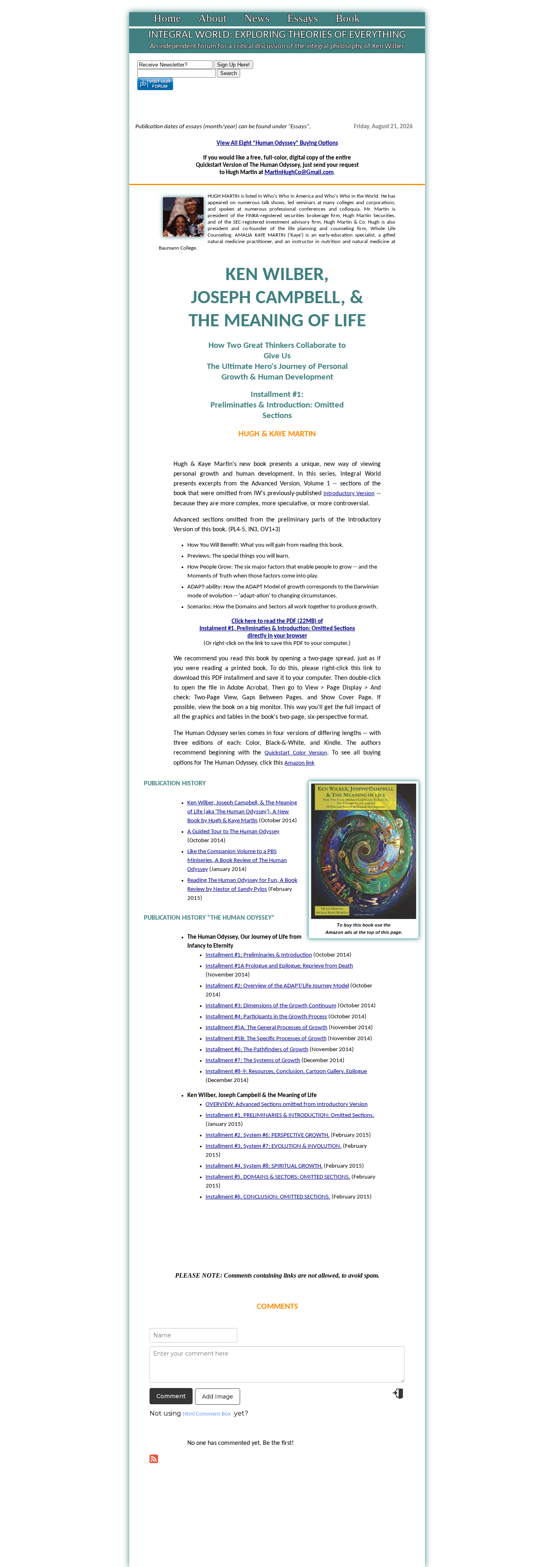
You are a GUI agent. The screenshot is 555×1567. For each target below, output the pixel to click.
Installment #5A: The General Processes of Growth (266, 1028)
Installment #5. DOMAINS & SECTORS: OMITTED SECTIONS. (278, 1177)
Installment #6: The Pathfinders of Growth (257, 1050)
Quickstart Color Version (295, 753)
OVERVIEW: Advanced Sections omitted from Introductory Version (287, 1104)
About (212, 18)
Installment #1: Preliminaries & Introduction (259, 955)
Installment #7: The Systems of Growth (253, 1061)
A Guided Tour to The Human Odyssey (233, 832)
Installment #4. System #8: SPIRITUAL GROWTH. (264, 1166)
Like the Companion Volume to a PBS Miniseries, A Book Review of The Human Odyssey (237, 861)
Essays (302, 18)
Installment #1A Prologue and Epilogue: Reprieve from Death (279, 966)
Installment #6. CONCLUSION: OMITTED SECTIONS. (268, 1197)
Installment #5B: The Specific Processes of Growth (266, 1039)
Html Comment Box (207, 1414)
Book (348, 18)
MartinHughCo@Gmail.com (299, 173)
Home (167, 18)
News (257, 18)
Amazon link (299, 763)
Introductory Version (349, 494)
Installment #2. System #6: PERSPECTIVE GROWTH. (268, 1135)
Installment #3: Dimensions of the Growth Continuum (271, 1006)
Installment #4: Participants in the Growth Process (266, 1017)
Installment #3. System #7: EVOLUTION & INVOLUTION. (274, 1146)
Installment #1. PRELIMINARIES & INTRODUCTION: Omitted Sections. (290, 1115)
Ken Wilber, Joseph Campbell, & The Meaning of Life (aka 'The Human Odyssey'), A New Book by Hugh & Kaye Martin (242, 812)
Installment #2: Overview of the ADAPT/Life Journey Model (277, 986)
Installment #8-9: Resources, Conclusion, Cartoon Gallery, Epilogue (286, 1072)
